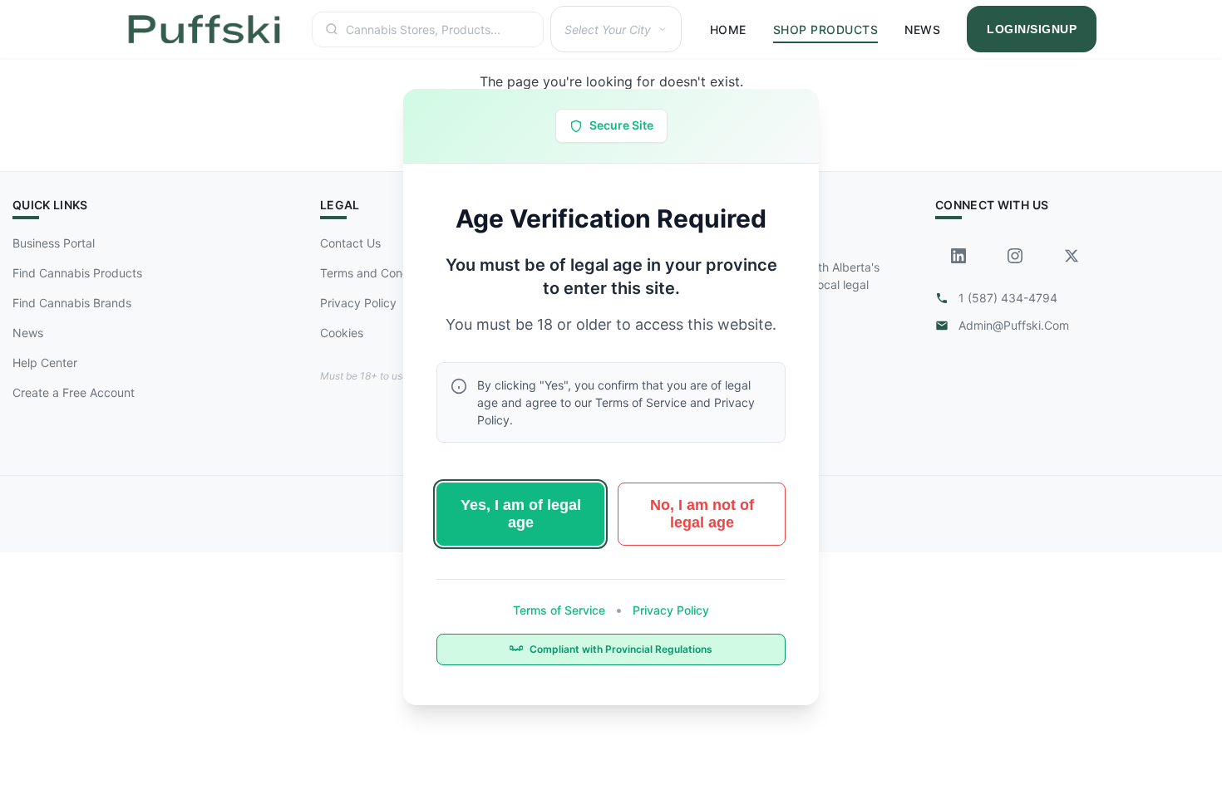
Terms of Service (561, 610)
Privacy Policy (669, 610)
